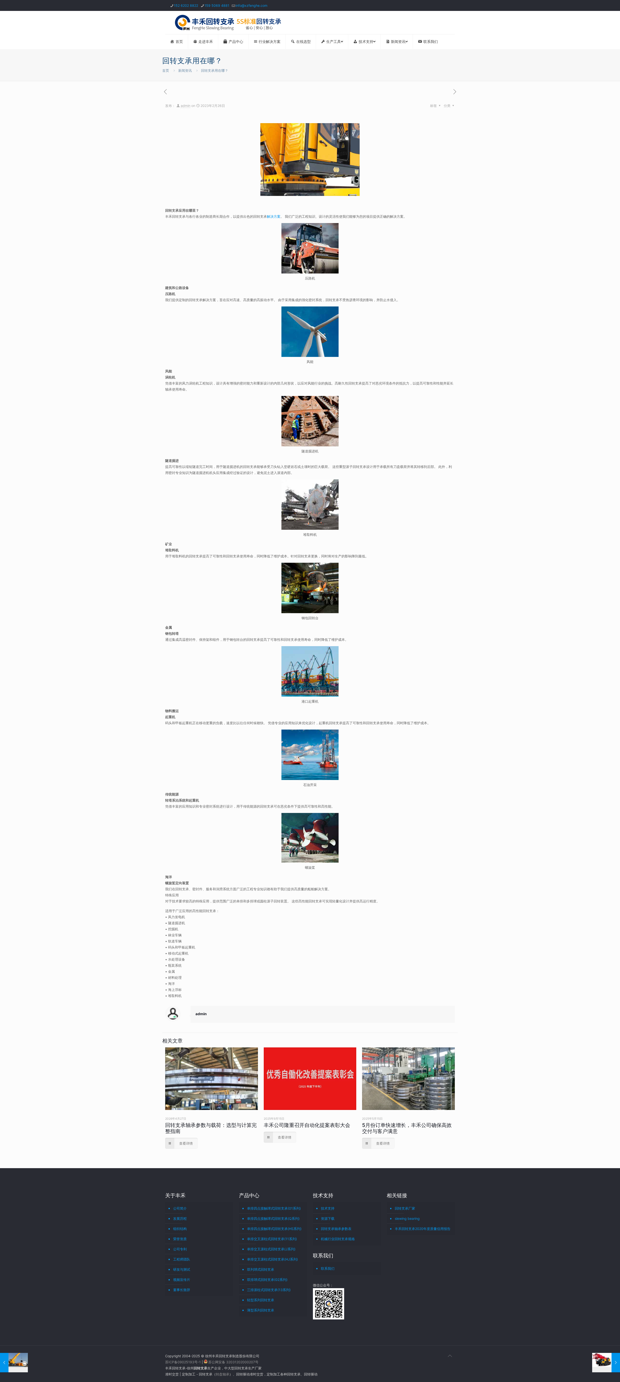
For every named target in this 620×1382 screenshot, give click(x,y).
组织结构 (180, 1229)
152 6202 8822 (186, 5)
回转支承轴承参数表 (336, 1229)
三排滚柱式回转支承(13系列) (269, 1290)
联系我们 (327, 1268)
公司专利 (180, 1249)
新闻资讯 (185, 70)
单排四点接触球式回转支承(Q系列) (273, 1218)
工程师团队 (181, 1259)
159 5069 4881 (216, 5)
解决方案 (273, 216)
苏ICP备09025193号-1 (183, 1362)
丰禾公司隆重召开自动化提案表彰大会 (307, 1125)
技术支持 (327, 1208)
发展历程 (180, 1218)
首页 (165, 70)
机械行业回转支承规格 (338, 1239)
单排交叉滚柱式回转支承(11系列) (272, 1239)
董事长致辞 (181, 1290)
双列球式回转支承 (260, 1269)
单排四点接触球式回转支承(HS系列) (274, 1229)
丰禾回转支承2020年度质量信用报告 (422, 1229)
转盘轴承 (222, 1374)
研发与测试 (181, 1269)
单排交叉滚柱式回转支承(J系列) (271, 1249)
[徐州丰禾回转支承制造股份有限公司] (227, 22)
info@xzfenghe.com (251, 5)
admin (185, 106)
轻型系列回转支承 (260, 1300)
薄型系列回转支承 (260, 1310)
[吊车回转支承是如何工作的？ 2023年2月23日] (14, 1362)
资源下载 (327, 1218)
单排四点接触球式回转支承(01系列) (274, 1208)
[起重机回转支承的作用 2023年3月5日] (606, 1362)
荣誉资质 (180, 1239)
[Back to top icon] (450, 1356)
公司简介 (180, 1208)
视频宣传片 (181, 1280)
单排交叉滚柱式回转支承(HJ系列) (272, 1259)
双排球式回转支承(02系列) (267, 1280)
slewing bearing (407, 1218)
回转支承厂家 (405, 1208)
